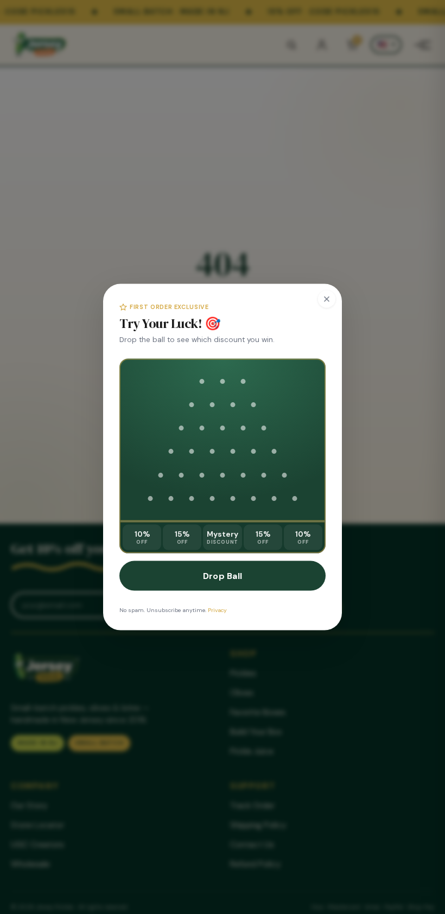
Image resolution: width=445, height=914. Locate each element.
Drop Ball (223, 576)
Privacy (217, 610)
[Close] (326, 299)
